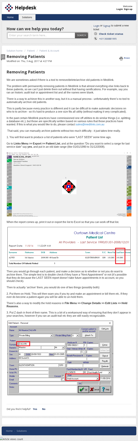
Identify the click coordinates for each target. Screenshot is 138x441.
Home (10, 17)
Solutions (27, 17)
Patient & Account (49, 50)
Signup (106, 25)
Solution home (15, 50)
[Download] (62, 223)
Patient (31, 50)
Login (96, 25)
